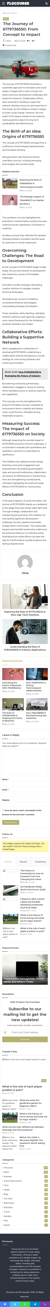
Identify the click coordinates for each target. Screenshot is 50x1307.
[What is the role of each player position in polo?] (10, 933)
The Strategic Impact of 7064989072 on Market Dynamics (32, 200)
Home (7, 13)
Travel (6, 1212)
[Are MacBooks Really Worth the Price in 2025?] (10, 890)
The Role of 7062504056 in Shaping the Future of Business (12, 717)
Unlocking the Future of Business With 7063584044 (11, 685)
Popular (8, 861)
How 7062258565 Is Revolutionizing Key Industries (36, 715)
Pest (6, 1220)
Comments (40, 861)
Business (8, 1176)
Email (5, 790)
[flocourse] (18, 3)
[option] (25, 969)
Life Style (8, 1198)
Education (8, 1207)
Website (5, 800)
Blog (6, 1194)
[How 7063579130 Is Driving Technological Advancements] (37, 674)
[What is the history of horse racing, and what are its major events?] (10, 919)
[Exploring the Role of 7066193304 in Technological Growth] (10, 183)
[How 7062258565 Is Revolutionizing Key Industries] (37, 704)
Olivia (9, 41)
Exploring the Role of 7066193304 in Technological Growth (31, 183)
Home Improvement (13, 1181)
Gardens (7, 1216)
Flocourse (8, 1168)
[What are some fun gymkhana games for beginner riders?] (10, 1104)
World (14, 13)
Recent (23, 861)
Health (7, 1190)
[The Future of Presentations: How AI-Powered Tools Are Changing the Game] (10, 874)
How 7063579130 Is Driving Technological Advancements (36, 686)
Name (5, 779)
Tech (6, 1185)
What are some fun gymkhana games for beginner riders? (31, 1103)
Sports (7, 1225)
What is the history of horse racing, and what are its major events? (32, 918)
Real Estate (9, 1203)
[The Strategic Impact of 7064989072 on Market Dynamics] (10, 200)
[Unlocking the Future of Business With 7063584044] (13, 674)
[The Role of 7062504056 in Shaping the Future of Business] (13, 704)
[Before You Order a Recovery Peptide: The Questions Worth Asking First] (10, 1143)
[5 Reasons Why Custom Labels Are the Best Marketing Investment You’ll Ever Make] (10, 903)
